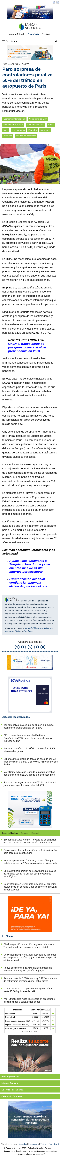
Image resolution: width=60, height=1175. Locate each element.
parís (5, 130)
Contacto (46, 34)
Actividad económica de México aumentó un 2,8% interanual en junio (29, 749)
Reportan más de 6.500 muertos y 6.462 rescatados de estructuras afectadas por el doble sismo (30, 979)
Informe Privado (17, 34)
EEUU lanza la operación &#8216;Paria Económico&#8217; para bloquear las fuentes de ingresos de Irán (28, 738)
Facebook (28, 631)
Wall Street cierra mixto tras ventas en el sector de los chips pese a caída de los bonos (29, 1000)
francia (51, 124)
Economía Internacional (14, 119)
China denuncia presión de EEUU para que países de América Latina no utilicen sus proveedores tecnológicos (29, 874)
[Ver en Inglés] (54, 2)
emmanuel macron (35, 124)
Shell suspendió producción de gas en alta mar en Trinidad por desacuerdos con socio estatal (29, 945)
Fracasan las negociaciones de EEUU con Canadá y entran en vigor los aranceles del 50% (29, 783)
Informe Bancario (9, 1083)
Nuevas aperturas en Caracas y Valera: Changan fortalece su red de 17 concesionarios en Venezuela (30, 861)
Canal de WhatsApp (33, 628)
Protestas (7, 136)
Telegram (48, 628)
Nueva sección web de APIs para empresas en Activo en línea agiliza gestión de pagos (27, 969)
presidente (45, 130)
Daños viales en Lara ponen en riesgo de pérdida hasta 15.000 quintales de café (28, 990)
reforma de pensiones (26, 136)
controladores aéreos (13, 124)
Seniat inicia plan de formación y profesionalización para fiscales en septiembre (30, 851)
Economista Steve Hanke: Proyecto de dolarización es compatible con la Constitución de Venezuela (30, 841)
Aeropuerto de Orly (38, 119)
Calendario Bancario (11, 1096)
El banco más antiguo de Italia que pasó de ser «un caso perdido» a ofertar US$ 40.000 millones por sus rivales (30, 762)
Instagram (9, 631)
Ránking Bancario (10, 1076)
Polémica (32, 130)
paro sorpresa (18, 130)
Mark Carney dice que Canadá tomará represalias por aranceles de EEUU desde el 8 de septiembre (29, 773)
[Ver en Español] (58, 2)
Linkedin (22, 1144)
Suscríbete (33, 34)
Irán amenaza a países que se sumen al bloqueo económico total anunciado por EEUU (28, 726)
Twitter (18, 631)
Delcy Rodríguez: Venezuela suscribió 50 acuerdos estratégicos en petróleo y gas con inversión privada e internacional (30, 887)
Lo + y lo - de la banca (12, 1090)
